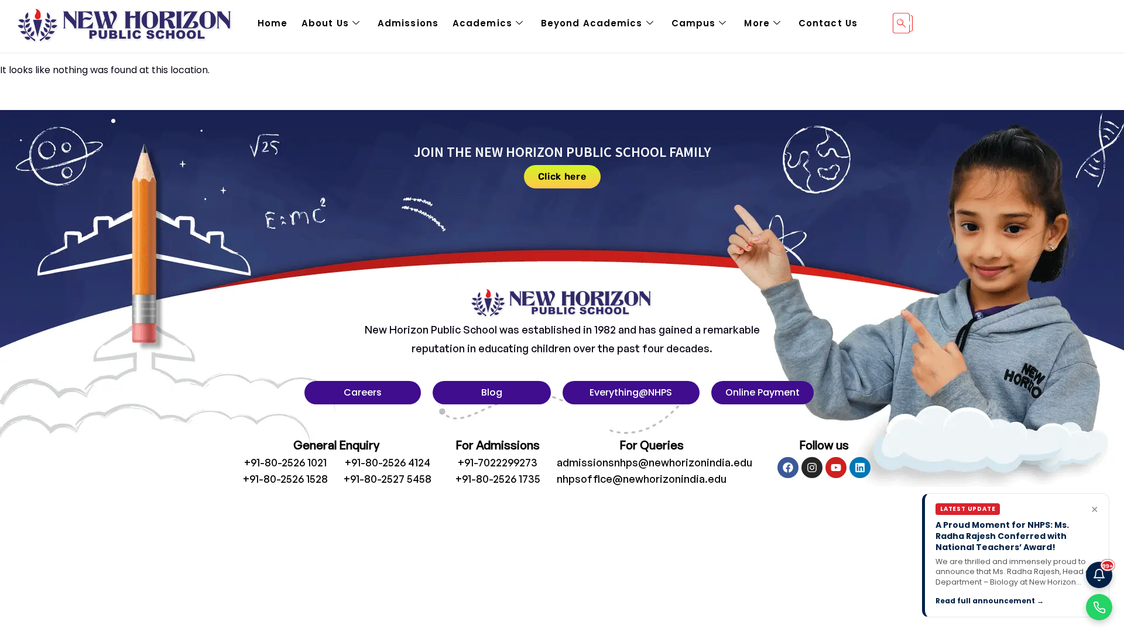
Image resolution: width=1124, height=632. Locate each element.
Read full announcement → (989, 601)
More (756, 23)
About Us (325, 23)
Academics (482, 23)
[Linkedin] (860, 467)
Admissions (408, 23)
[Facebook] (788, 467)
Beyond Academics (592, 23)
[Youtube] (836, 467)
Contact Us (828, 23)
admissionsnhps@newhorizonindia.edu (654, 462)
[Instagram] (812, 467)
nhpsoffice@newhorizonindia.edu (642, 478)
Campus (693, 23)
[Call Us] (1099, 607)
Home (272, 23)
